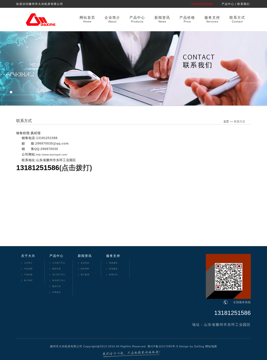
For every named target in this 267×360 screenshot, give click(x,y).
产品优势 (28, 269)
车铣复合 (56, 292)
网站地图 (211, 346)
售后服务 (113, 269)
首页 (226, 121)
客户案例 (85, 274)
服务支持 (212, 18)
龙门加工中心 (58, 274)
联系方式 (237, 18)
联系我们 (243, 3)
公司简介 (28, 263)
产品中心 (228, 3)
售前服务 (113, 263)
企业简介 (112, 18)
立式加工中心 (58, 263)
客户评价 (28, 280)
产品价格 (187, 18)
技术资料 (85, 269)
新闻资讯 (162, 18)
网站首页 (87, 18)
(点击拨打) (75, 168)
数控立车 (56, 286)
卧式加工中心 (58, 280)
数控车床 (56, 269)
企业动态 (85, 263)
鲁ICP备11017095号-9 (163, 346)
